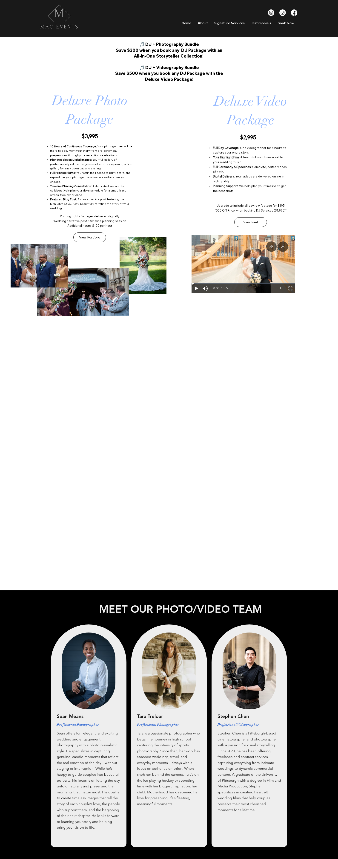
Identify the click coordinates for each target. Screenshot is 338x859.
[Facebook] (294, 12)
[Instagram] (271, 12)
